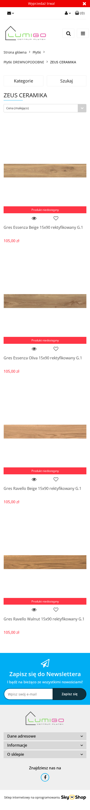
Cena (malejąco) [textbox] (17, 108)
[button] (79, 13)
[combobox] (45, 108)
